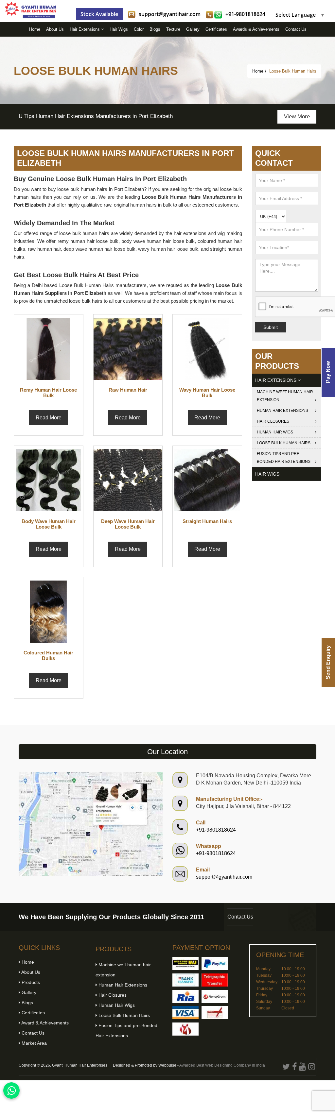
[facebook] (294, 1065)
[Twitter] (286, 1065)
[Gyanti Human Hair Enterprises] (91, 823)
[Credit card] (185, 1012)
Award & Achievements (44, 1022)
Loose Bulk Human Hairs (283, 443)
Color (139, 29)
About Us (55, 29)
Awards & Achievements (256, 29)
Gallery (193, 29)
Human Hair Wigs (275, 432)
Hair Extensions (85, 29)
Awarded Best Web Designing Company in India (222, 1065)
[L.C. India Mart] (185, 1029)
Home (34, 29)
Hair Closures (273, 421)
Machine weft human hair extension (285, 396)
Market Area (33, 1043)
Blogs (155, 29)
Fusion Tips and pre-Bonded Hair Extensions (283, 457)
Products (30, 982)
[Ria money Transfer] (185, 996)
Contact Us (296, 29)
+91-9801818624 (245, 14)
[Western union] (185, 963)
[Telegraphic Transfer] (215, 980)
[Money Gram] (215, 996)
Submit (270, 327)
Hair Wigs (119, 29)
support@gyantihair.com (170, 14)
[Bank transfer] (185, 980)
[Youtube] (302, 1065)
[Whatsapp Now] (11, 1090)
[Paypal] (215, 963)
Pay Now (328, 372)
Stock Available (99, 14)
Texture (173, 29)
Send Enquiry (328, 662)
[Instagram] (311, 1065)
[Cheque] (215, 1012)
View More (296, 116)
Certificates (216, 29)
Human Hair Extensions (282, 410)
